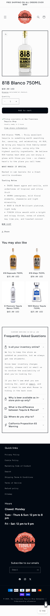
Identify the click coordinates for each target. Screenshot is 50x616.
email (32, 384)
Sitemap (8, 494)
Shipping (5, 92)
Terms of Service (13, 483)
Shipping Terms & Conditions (19, 477)
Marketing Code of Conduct (18, 466)
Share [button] (7, 232)
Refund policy (11, 488)
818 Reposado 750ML (13, 273)
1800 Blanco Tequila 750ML (37, 307)
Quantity (6, 96)
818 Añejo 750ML (37, 273)
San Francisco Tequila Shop (23, 599)
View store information (15, 128)
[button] (5, 17)
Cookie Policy (11, 460)
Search (8, 472)
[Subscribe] (37, 570)
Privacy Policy (12, 455)
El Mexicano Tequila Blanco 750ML (13, 307)
